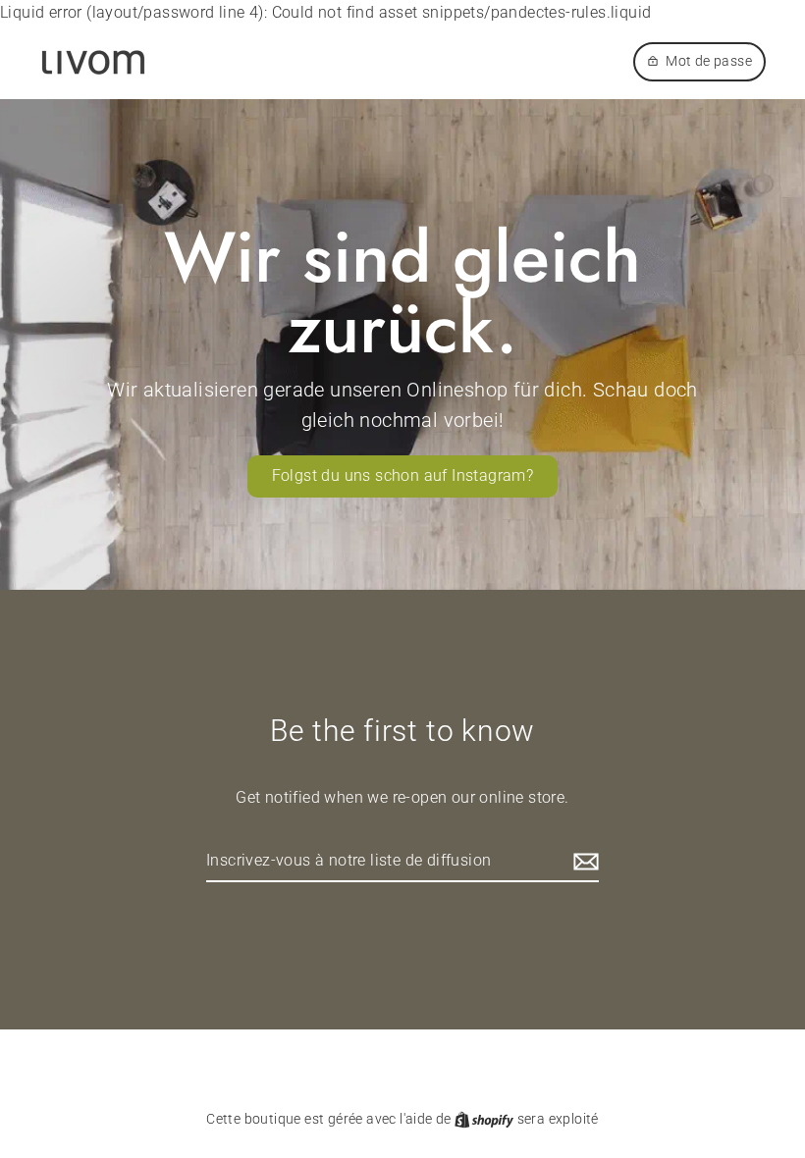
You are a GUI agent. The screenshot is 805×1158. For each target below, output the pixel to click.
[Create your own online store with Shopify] (485, 1119)
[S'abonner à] (583, 861)
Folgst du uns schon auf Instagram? (403, 475)
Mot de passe (709, 61)
